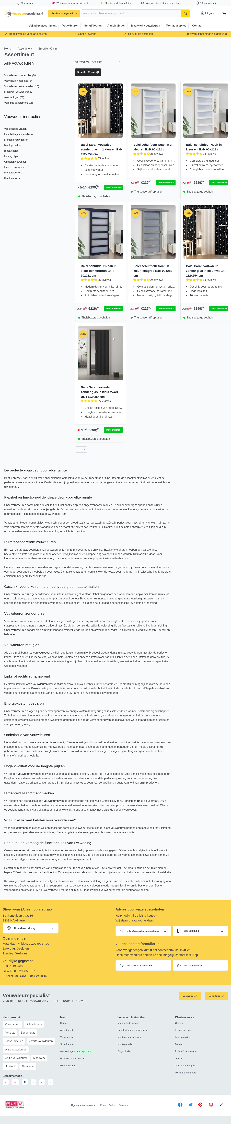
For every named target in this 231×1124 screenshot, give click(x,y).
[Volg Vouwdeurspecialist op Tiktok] (222, 1105)
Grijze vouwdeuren (16, 1058)
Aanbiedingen (116, 25)
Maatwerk (39, 1058)
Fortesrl (128, 800)
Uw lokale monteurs (185, 1072)
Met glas (10, 1032)
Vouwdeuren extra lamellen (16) (21, 86)
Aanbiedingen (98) (14, 97)
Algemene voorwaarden (83, 1105)
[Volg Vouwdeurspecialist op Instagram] (211, 1105)
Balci (140, 800)
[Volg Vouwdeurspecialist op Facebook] (180, 1105)
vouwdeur (44, 652)
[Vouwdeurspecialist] (24, 13)
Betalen (179, 1044)
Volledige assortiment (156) (19, 102)
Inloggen (209, 13)
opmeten (40, 868)
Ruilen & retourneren (186, 1051)
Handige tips (11, 156)
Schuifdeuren (93, 25)
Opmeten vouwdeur (15, 161)
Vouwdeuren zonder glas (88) (20, 75)
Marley (118, 800)
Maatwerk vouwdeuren (145, 25)
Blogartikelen (11, 150)
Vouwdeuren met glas (21, 645)
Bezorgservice (182, 1037)
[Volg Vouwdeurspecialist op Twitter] (190, 1105)
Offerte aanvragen (185, 1065)
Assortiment (25, 48)
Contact (197, 25)
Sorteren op (82, 61)
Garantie (179, 1058)
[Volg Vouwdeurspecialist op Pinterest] (200, 1105)
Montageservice (176, 25)
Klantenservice (12, 178)
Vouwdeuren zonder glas (24, 613)
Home (7, 48)
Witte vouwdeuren (16, 1049)
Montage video (12, 145)
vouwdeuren (147, 478)
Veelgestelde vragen (15, 128)
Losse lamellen (14, 1041)
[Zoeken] (185, 13)
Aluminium (27, 1066)
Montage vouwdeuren (16, 139)
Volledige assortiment (42, 25)
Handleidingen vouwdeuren (19, 134)
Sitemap (123, 1105)
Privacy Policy (107, 1105)
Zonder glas (28, 1032)
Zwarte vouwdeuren (41, 1041)
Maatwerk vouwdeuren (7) (18, 91)
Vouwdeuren (70, 25)
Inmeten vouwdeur (14, 167)
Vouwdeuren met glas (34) (18, 80)
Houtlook (10, 1066)
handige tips (49, 872)
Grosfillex (107, 800)
